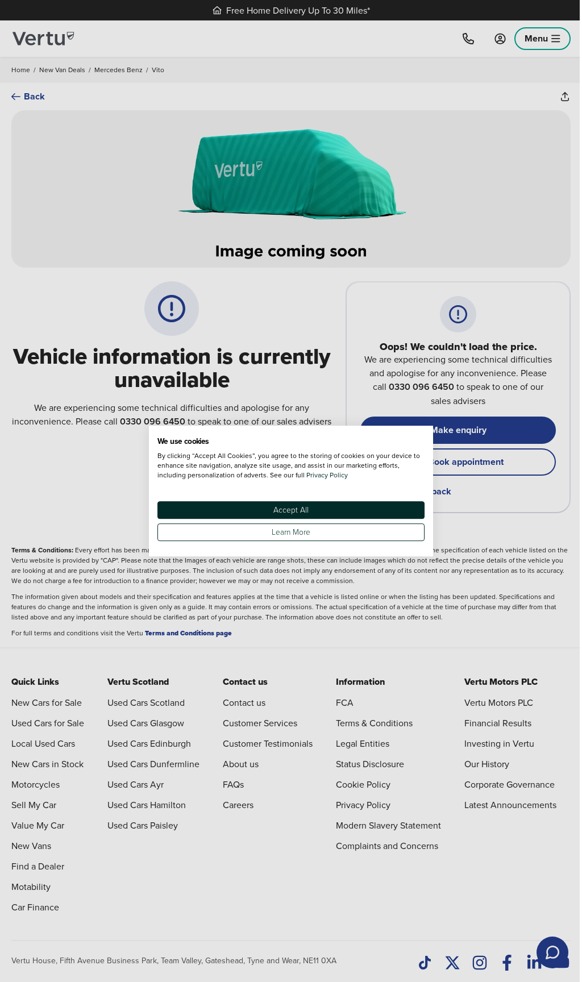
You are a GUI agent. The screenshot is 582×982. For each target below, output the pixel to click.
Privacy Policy (327, 475)
